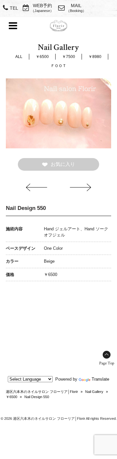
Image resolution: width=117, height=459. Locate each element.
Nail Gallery (94, 392)
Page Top (106, 363)
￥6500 (42, 56)
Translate (100, 379)
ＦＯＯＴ (58, 65)
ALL (18, 56)
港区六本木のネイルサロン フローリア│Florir (42, 392)
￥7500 (68, 56)
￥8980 (94, 56)
